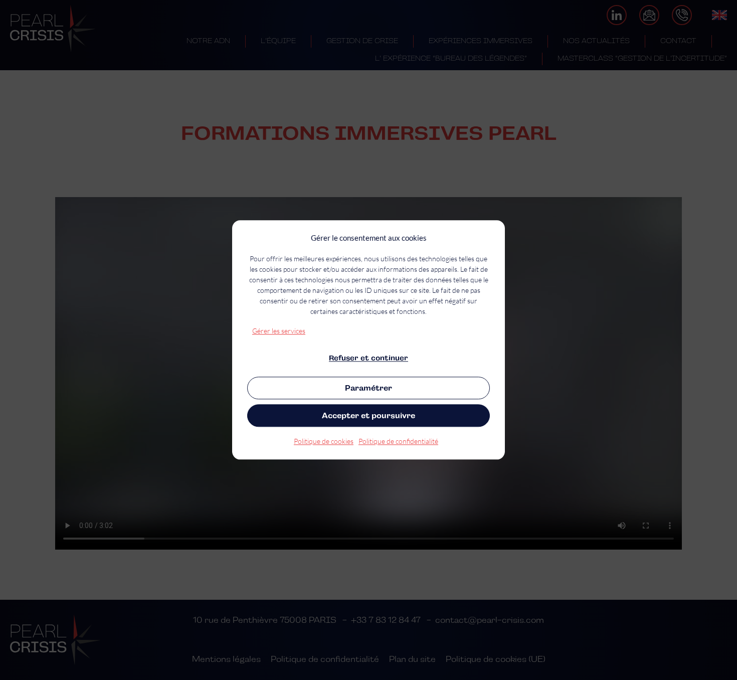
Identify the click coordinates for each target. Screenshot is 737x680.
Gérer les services (278, 330)
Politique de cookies (323, 441)
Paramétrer (368, 388)
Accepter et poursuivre (368, 415)
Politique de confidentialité (398, 441)
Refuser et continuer (368, 358)
